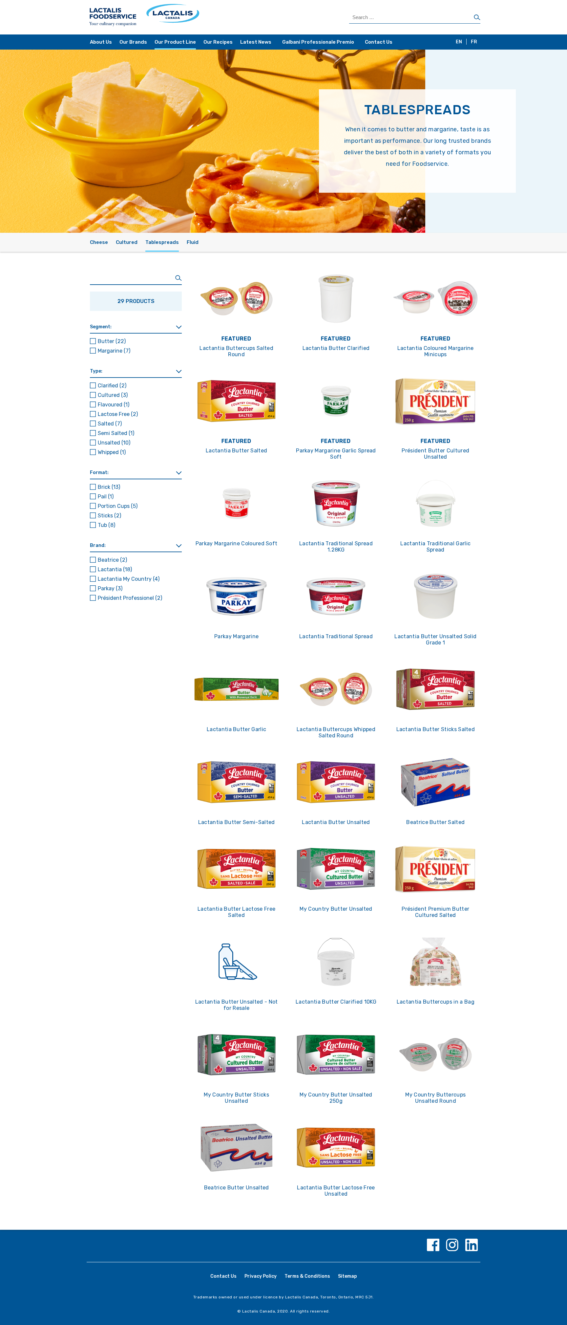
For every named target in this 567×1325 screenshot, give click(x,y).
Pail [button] (106, 496)
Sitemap (347, 1276)
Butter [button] (112, 341)
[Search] (477, 17)
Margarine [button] (114, 351)
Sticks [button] (109, 515)
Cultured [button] (113, 395)
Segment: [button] (101, 327)
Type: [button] (96, 371)
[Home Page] (186, 17)
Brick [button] (109, 487)
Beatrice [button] (112, 560)
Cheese (99, 242)
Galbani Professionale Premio (318, 42)
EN (459, 42)
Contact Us (378, 42)
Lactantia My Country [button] (128, 579)
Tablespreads (162, 242)
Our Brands (133, 42)
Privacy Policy (260, 1276)
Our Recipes (218, 42)
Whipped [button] (112, 452)
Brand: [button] (98, 545)
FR (474, 42)
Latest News (255, 42)
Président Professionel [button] (130, 598)
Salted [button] (110, 424)
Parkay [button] (110, 588)
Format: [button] (99, 472)
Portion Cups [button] (117, 506)
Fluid (193, 242)
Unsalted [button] (114, 443)
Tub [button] (106, 525)
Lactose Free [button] (118, 414)
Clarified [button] (112, 385)
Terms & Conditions (307, 1276)
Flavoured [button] (113, 405)
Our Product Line (175, 42)
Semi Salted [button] (116, 433)
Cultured (126, 242)
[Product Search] (136, 278)
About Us (101, 42)
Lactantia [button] (115, 569)
